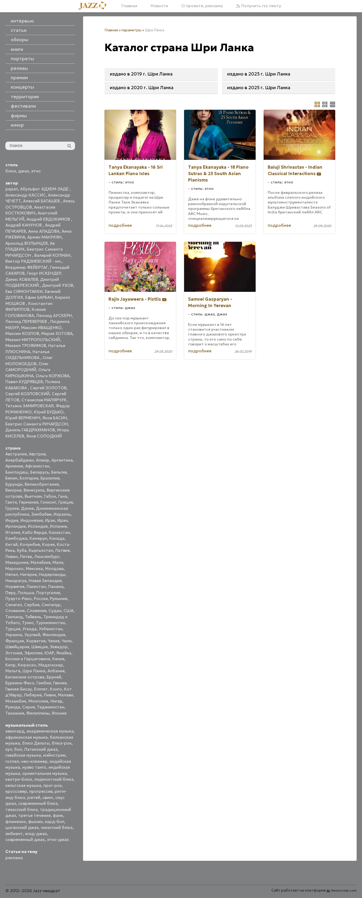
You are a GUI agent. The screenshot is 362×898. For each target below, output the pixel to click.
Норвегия (14, 586)
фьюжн (35, 821)
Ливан (11, 556)
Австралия (16, 453)
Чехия (53, 640)
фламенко (15, 821)
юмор (17, 125)
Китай (11, 544)
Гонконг (48, 502)
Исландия (38, 526)
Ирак (50, 520)
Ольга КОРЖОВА (52, 375)
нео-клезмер (34, 761)
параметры (131, 30)
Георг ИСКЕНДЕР (44, 273)
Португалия (48, 592)
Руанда (12, 707)
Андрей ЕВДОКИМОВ (49, 219)
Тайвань (33, 616)
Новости (159, 5)
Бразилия (49, 478)
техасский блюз (21, 809)
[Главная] (95, 5)
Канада (57, 538)
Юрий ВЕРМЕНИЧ (22, 417)
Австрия (37, 453)
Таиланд (14, 616)
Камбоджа (16, 538)
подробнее (120, 225)
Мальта (12, 670)
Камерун (38, 538)
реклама (14, 857)
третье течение (34, 815)
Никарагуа (16, 580)
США (68, 610)
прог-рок (52, 785)
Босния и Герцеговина (27, 658)
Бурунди (14, 484)
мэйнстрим (54, 755)
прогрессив (41, 791)
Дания (27, 508)
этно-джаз (58, 839)
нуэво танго (34, 767)
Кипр (10, 664)
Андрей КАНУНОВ (24, 225)
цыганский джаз (22, 827)
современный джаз (25, 839)
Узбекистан (50, 628)
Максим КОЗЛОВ (22, 333)
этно (36, 170)
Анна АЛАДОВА (43, 231)
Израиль (62, 514)
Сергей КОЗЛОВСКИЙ (27, 393)
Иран (62, 520)
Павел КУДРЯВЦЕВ (24, 381)
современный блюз (38, 803)
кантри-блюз (18, 779)
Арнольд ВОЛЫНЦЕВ (26, 243)
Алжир (42, 460)
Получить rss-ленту (260, 5)
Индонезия (31, 520)
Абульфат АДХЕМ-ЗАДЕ (45, 188)
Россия (41, 598)
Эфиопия (33, 652)
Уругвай (32, 634)
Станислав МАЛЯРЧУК (43, 399)
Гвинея (59, 682)
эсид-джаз (36, 833)
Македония (16, 562)
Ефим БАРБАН (39, 297)
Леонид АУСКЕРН (54, 315)
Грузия (12, 508)
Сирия (28, 707)
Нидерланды (52, 574)
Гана (62, 496)
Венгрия (13, 490)
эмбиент (14, 833)
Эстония (13, 652)
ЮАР (49, 652)
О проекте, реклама (202, 5)
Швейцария (17, 646)
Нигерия (28, 574)
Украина (13, 634)
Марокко (14, 568)
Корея (48, 544)
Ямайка (63, 652)
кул (8, 749)
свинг (47, 797)
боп (18, 749)
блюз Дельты (36, 743)
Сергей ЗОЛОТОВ (48, 387)
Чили (67, 640)
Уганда (30, 628)
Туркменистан (50, 622)
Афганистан (37, 466)
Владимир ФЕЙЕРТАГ (26, 267)
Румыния (58, 598)
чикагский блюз (57, 827)
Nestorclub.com (344, 890)
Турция (12, 628)
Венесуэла (34, 490)
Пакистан (36, 586)
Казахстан (59, 532)
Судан (54, 610)
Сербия (31, 604)
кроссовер (16, 791)
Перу (10, 592)
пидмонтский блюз (53, 779)
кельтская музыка (23, 785)
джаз (23, 170)
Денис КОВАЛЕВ (21, 279)
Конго (56, 689)
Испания (58, 526)
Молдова (54, 568)
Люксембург (46, 556)
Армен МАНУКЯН (44, 237)
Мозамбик (15, 701)
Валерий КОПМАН (52, 255)
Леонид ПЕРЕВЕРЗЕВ (26, 321)
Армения (14, 466)
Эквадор (59, 646)
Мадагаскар (50, 664)
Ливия (50, 694)
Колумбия (30, 544)
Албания (56, 670)
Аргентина (62, 460)
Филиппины (38, 713)
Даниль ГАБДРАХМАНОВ (30, 429)
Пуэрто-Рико (18, 598)
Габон (50, 496)
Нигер (56, 701)
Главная (129, 5)
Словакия (15, 610)
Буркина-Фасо (19, 682)
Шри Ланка (34, 670)
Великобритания (42, 484)
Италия (12, 532)
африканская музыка (26, 737)
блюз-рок (62, 743)
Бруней (54, 677)
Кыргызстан (41, 550)
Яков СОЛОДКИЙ (44, 436)
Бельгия (59, 472)
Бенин (11, 478)
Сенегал (13, 604)
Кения (58, 658)
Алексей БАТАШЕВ (42, 200)
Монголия (38, 701)
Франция (14, 640)
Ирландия (15, 526)
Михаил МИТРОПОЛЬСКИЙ (32, 339)
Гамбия (43, 682)
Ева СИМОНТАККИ (24, 291)
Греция (65, 502)
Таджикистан (50, 707)
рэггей (33, 797)
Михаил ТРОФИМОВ (25, 345)
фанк (58, 815)
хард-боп (54, 821)
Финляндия (53, 634)
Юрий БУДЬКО (49, 411)
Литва (26, 556)
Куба (22, 550)
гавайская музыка (23, 755)
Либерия (33, 694)
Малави (65, 694)
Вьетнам (33, 496)
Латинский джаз (41, 749)
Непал (11, 574)
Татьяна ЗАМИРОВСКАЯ (29, 405)
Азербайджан (19, 460)
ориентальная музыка (44, 773)
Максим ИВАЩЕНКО (41, 327)
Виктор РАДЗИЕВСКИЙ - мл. (33, 261)
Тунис (28, 622)
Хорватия (36, 640)
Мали (58, 562)
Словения (36, 610)
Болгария (29, 478)
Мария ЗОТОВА (57, 333)
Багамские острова (24, 677)
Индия (11, 520)
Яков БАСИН (54, 417)
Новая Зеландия (45, 580)
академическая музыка (50, 731)
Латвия (62, 550)
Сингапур (51, 604)
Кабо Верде (34, 532)
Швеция (39, 646)
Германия (28, 502)
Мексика (34, 568)
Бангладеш (16, 472)
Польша (26, 592)
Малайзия (40, 562)
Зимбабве (41, 514)
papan (11, 188)
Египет (41, 689)
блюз (10, 170)
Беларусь (39, 472)
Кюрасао (27, 664)
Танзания (14, 713)
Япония (59, 713)
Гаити (11, 502)
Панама (56, 586)
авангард (14, 731)
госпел (12, 761)
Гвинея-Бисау (18, 689)
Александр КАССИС (25, 195)
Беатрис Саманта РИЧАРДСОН (36, 424)
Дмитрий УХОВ (57, 285)
